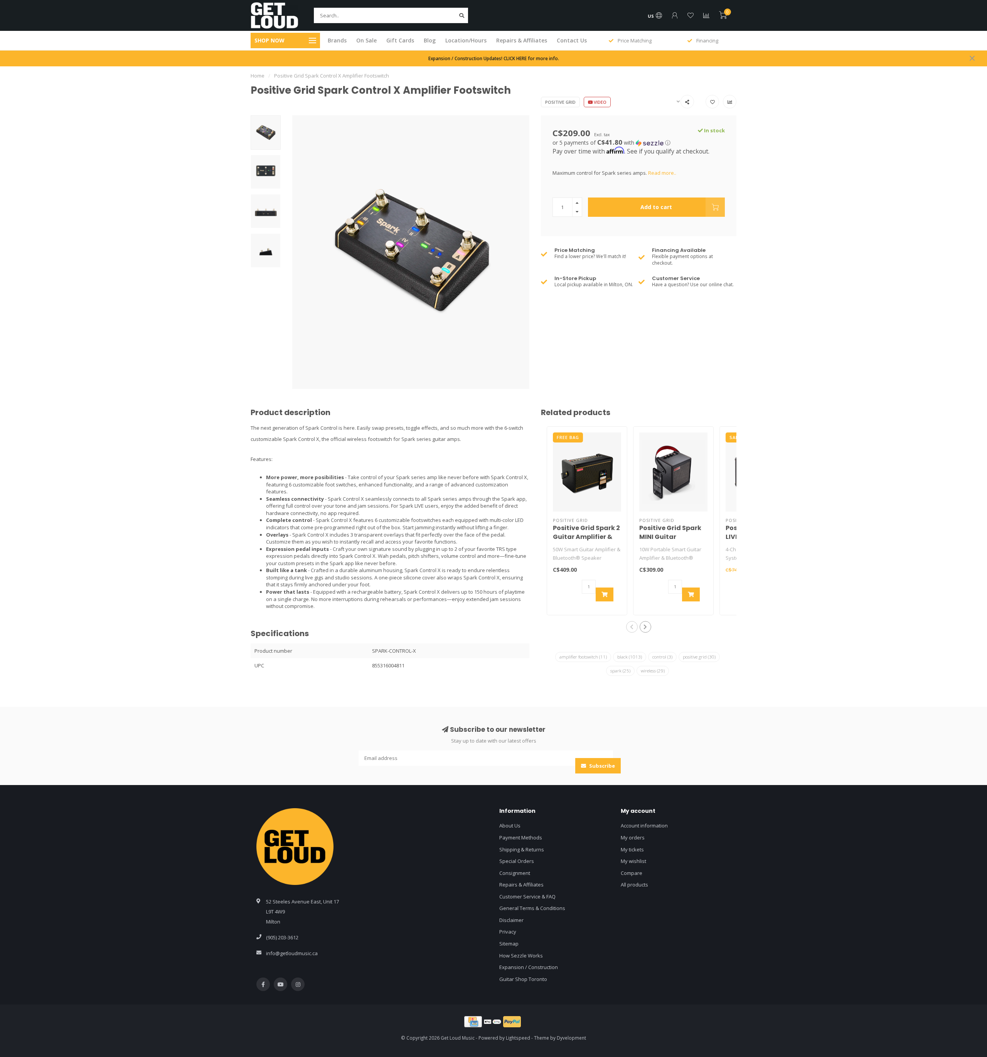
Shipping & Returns (521, 849)
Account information (644, 825)
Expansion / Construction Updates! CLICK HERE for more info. (493, 58)
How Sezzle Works (521, 955)
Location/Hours (466, 40)
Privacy (507, 931)
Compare (631, 873)
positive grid (699, 657)
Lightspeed (518, 1038)
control (662, 657)
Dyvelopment (571, 1038)
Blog (430, 40)
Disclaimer (511, 920)
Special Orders (516, 861)
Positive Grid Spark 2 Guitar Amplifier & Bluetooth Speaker (586, 536)
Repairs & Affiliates (521, 40)
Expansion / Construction (528, 967)
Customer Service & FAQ (527, 896)
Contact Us (572, 40)
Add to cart (656, 207)
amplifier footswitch (583, 657)
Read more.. (662, 172)
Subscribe (601, 765)
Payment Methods (520, 837)
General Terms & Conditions (532, 908)
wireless (653, 671)
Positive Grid (560, 102)
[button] (638, 143)
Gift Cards (400, 40)
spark (620, 671)
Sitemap (509, 943)
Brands (337, 40)
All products (634, 884)
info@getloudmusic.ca (292, 953)
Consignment (514, 873)
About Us (509, 825)
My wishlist (633, 861)
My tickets (632, 849)
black (629, 657)
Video (599, 102)
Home (257, 75)
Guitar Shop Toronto (523, 979)
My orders (633, 837)
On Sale (366, 40)
